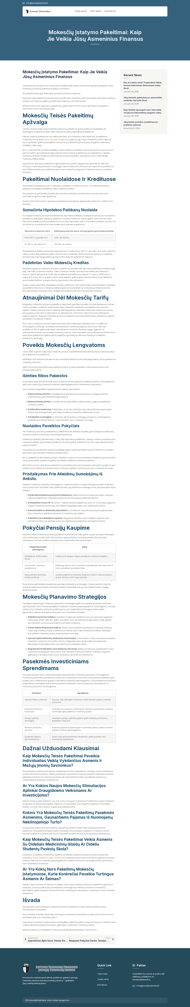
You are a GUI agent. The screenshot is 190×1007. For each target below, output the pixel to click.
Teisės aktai (81, 11)
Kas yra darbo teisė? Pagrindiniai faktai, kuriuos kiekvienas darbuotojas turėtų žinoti (143, 85)
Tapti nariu (95, 11)
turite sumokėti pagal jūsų (56, 139)
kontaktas (110, 11)
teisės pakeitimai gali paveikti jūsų (48, 857)
